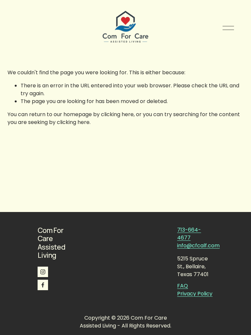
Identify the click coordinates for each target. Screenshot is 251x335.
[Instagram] (43, 272)
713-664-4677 (189, 233)
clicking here (117, 114)
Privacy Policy (194, 293)
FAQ (182, 286)
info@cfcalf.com (198, 245)
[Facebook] (43, 285)
